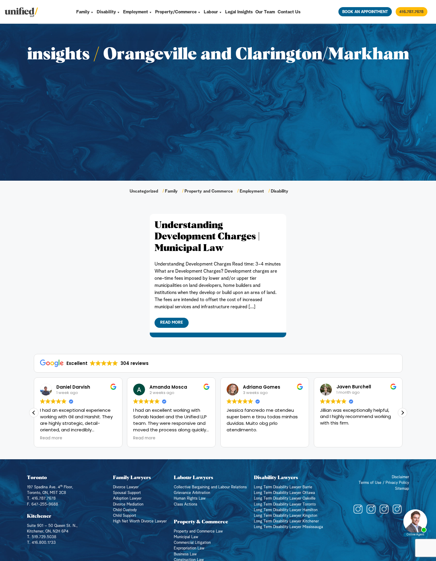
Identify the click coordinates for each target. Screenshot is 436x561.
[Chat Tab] (218, 280)
